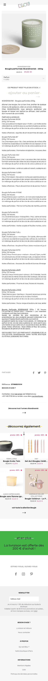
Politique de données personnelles (24, 674)
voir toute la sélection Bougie (24, 508)
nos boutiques (37, 396)
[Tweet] (39, 373)
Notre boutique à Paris (24, 651)
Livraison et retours (24, 628)
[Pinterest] (45, 373)
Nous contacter (24, 632)
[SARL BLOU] (24, 5)
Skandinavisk (24, 66)
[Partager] (33, 373)
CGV (35, 611)
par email (18, 394)
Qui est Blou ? (24, 647)
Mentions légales (24, 666)
